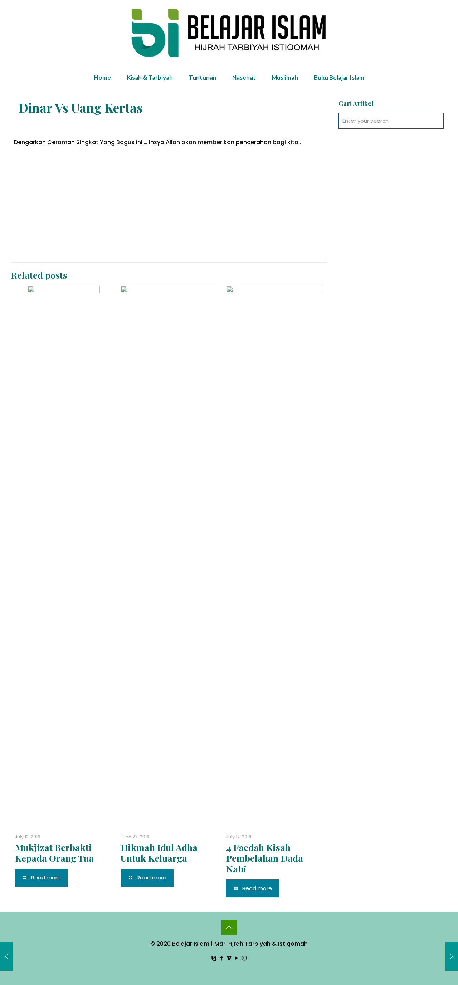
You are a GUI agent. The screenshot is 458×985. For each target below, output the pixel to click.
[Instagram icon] (244, 958)
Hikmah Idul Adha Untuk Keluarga (159, 852)
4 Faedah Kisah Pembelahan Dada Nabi (264, 857)
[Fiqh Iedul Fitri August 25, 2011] (6, 956)
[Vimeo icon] (229, 958)
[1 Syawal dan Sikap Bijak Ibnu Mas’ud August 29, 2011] (451, 956)
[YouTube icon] (236, 958)
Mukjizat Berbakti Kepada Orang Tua (54, 852)
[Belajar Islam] (229, 33)
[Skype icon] (214, 958)
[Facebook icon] (221, 958)
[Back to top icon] (229, 927)
